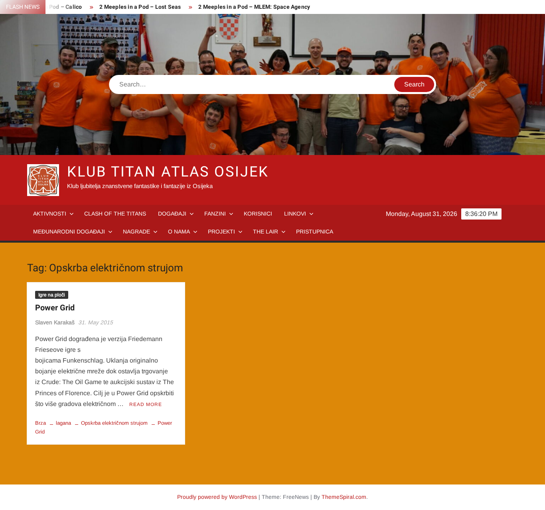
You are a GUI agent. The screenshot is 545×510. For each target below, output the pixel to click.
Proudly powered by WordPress (217, 497)
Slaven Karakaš (55, 322)
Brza (40, 423)
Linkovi (295, 213)
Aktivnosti (49, 213)
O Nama (179, 231)
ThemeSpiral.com (344, 497)
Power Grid (55, 308)
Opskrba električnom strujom (114, 423)
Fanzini (215, 213)
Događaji (172, 213)
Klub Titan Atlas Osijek (168, 171)
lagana (63, 423)
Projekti (221, 231)
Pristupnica (314, 231)
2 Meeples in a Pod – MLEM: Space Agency (254, 7)
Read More (145, 404)
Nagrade (136, 231)
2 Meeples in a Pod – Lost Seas (140, 7)
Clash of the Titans (115, 213)
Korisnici (258, 213)
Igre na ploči (51, 295)
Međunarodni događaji (69, 231)
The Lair (265, 231)
